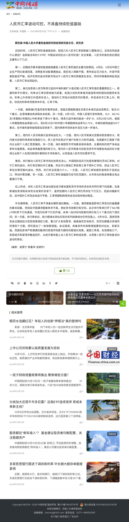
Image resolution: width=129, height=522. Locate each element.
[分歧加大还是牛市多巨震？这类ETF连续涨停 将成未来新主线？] (103, 410)
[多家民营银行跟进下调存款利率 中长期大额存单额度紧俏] (103, 472)
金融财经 (65, 31)
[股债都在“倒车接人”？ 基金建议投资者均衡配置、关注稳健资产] (103, 441)
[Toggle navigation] (119, 5)
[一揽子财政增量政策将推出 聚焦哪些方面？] (103, 383)
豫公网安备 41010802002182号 (100, 504)
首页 (8, 14)
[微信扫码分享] (12, 283)
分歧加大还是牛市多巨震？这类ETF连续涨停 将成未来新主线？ (45, 404)
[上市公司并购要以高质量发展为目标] (103, 356)
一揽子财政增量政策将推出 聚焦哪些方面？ (39, 375)
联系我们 (65, 516)
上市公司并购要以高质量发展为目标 (34, 348)
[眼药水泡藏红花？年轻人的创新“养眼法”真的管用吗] (103, 329)
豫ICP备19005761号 (67, 504)
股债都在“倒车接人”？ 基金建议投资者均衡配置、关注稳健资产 (45, 435)
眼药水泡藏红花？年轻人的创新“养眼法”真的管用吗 (45, 321)
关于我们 (55, 516)
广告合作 (74, 516)
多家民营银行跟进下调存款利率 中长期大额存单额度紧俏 (46, 466)
